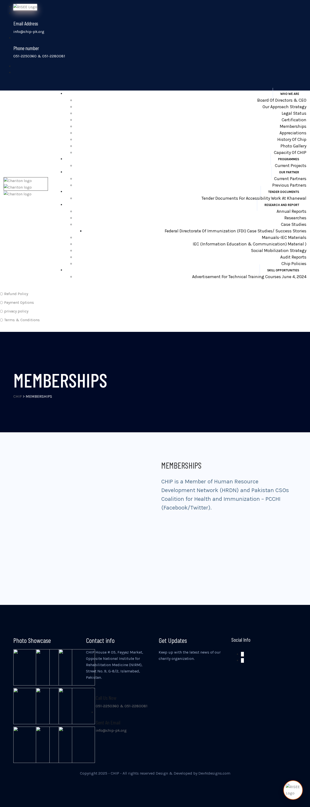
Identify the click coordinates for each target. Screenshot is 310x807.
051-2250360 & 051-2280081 (121, 706)
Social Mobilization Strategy (278, 250)
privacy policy (16, 311)
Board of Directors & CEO (281, 100)
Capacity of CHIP (290, 152)
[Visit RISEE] (293, 790)
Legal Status (294, 113)
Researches (295, 218)
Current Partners (290, 178)
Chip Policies (293, 263)
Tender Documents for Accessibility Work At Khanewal (254, 198)
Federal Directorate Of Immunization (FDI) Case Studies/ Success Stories (235, 231)
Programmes (288, 159)
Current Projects (290, 165)
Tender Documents (283, 192)
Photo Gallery (293, 146)
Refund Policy (16, 293)
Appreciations (292, 133)
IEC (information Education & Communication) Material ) (249, 244)
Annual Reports (291, 211)
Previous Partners (289, 185)
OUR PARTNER (289, 172)
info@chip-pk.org (111, 730)
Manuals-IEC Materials (284, 237)
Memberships (293, 126)
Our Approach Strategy (284, 106)
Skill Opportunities (283, 270)
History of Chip (291, 139)
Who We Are (289, 94)
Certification (294, 119)
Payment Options (19, 302)
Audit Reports (293, 257)
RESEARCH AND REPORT (281, 205)
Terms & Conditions (22, 320)
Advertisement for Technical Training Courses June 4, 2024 (249, 276)
